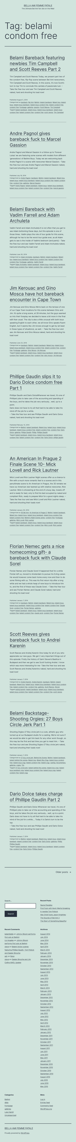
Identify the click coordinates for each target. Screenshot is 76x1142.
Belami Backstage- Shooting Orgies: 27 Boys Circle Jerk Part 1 (36, 718)
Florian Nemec (29, 608)
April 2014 (44, 947)
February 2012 (46, 1029)
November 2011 (46, 1039)
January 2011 (45, 1061)
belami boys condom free (39, 105)
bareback (24, 102)
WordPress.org (46, 1109)
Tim (23, 765)
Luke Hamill (9, 1112)
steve (7, 947)
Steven (57, 687)
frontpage (23, 107)
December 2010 (46, 1064)
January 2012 (45, 1032)
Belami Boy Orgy (42, 760)
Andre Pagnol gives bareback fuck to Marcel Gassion (35, 139)
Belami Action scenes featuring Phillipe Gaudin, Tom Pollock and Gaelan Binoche (19, 950)
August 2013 (45, 972)
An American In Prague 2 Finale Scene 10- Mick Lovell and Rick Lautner (36, 464)
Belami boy (56, 102)
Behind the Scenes (40, 758)
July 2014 (44, 937)
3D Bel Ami (25, 512)
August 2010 (45, 1077)
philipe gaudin (58, 437)
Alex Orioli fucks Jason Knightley (53, 915)
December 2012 (46, 997)
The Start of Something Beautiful (53, 921)
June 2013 (44, 978)
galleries (30, 107)
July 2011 (43, 1052)
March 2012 (45, 1026)
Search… (8, 901)
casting (52, 763)
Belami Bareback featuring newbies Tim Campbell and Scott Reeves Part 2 (37, 63)
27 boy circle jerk (27, 758)
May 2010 (44, 1086)
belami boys (32, 110)
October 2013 (45, 966)
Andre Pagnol (25, 178)
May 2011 (44, 1058)
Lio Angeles (9, 940)
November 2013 (46, 963)
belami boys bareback (22, 105)
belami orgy (45, 763)
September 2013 (46, 969)
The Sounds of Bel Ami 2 (50, 918)
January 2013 (45, 994)
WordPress (25, 1133)
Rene (12, 956)
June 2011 (44, 1055)
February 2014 (46, 953)
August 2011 (45, 1048)
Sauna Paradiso (46, 905)
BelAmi (36, 102)
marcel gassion (58, 188)
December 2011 (46, 1036)
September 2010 (46, 1074)
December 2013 (46, 959)
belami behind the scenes (19, 760)
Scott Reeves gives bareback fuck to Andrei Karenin (35, 639)
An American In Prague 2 (38, 512)
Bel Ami (31, 102)
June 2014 (44, 940)
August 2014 (45, 934)
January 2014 (45, 956)
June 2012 (44, 1017)
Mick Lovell (20, 520)
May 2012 (44, 1020)
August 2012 (45, 1010)
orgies (18, 765)
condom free (14, 107)
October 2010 (45, 1071)
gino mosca (48, 355)
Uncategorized (10, 1115)
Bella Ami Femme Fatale (38, 5)
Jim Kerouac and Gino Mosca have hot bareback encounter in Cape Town (37, 293)
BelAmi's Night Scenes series (35, 518)
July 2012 (44, 1013)
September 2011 (46, 1045)
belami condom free (56, 105)
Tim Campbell (55, 107)
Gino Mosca (32, 350)
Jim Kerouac (41, 350)
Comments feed (46, 1106)
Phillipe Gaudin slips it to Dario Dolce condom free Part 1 (36, 382)
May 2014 (44, 943)
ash (6, 956)
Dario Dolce (48, 437)
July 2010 (44, 1080)
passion (36, 107)
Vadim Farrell (38, 262)
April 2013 (44, 985)
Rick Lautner (29, 520)
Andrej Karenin (37, 682)
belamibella (9, 934)
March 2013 (45, 988)
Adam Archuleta (26, 257)
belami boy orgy (53, 768)
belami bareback (46, 102)
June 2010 (44, 1083)
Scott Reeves (44, 107)
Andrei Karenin (26, 682)
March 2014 (45, 950)
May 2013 (44, 982)
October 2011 (45, 1042)
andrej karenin (20, 689)
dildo (6, 1103)
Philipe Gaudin (26, 432)
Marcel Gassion (35, 183)
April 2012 (44, 1023)
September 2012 (46, 1007)
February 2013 (46, 991)
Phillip (34, 432)
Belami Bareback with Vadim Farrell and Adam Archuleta (35, 214)
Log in (42, 1099)
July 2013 (44, 975)
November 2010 (46, 1067)
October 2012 (45, 1004)
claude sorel (38, 613)
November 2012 (46, 1001)
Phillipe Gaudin (42, 432)
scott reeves (48, 112)
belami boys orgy (19, 763)
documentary (60, 763)
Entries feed (45, 1103)
